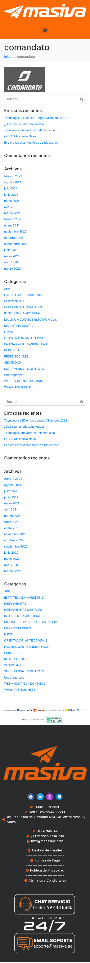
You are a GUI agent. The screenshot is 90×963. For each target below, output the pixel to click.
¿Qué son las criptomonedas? (24, 124)
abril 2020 (11, 262)
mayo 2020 (12, 256)
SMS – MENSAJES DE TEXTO (24, 368)
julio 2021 (10, 188)
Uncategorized (14, 375)
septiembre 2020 (16, 244)
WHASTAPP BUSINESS (19, 387)
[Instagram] (49, 796)
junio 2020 (11, 250)
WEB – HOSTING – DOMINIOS (24, 381)
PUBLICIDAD (13, 350)
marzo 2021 (12, 213)
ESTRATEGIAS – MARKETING (24, 295)
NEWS (8, 331)
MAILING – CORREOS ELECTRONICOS (30, 319)
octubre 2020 (13, 237)
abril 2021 (11, 207)
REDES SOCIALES (16, 356)
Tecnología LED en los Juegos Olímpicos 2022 (35, 118)
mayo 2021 (11, 200)
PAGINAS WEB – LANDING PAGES (27, 344)
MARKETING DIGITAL (18, 325)
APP (7, 289)
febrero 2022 (13, 176)
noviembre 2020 (15, 231)
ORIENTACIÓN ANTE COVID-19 (26, 338)
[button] (45, 30)
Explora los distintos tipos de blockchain (31, 142)
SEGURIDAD (12, 362)
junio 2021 (11, 194)
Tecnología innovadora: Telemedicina (29, 130)
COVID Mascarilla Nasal (20, 136)
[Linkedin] (59, 796)
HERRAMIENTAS (15, 301)
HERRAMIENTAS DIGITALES (23, 307)
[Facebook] (30, 796)
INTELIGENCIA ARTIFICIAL (22, 313)
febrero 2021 (13, 219)
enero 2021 (11, 225)
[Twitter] (40, 796)
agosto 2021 (12, 182)
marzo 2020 (12, 268)
